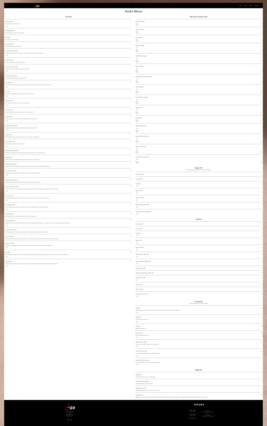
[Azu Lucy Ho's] (68, 420)
